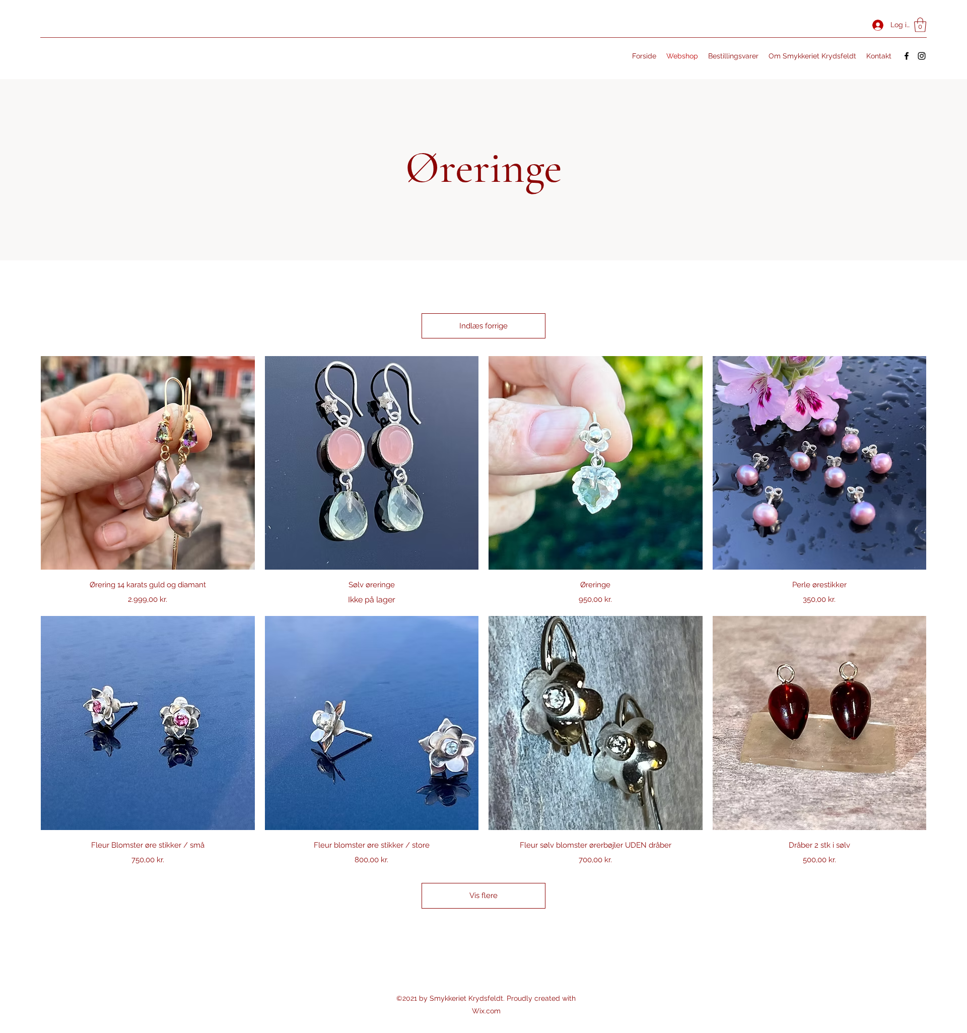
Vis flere (483, 895)
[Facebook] (907, 56)
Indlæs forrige (483, 325)
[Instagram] (922, 56)
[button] (920, 25)
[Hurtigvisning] (148, 463)
